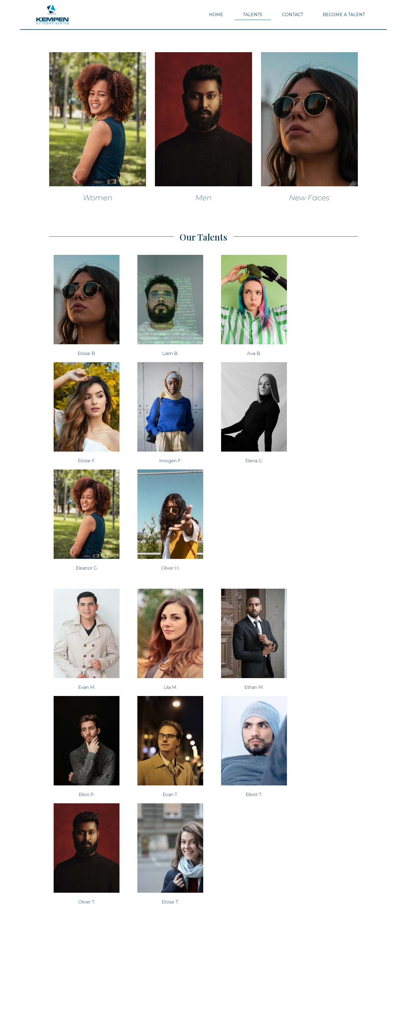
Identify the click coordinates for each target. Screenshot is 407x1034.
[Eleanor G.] (86, 514)
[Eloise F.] (86, 407)
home (216, 14)
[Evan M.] (86, 633)
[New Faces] (309, 119)
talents (252, 14)
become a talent (344, 14)
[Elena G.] (254, 407)
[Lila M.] (170, 633)
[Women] (97, 119)
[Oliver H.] (170, 514)
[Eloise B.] (86, 299)
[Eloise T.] (170, 848)
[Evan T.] (170, 740)
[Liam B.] (170, 299)
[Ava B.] (254, 299)
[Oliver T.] (86, 848)
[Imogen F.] (170, 407)
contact (292, 14)
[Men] (203, 119)
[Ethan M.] (254, 633)
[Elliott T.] (254, 740)
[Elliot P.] (86, 740)
